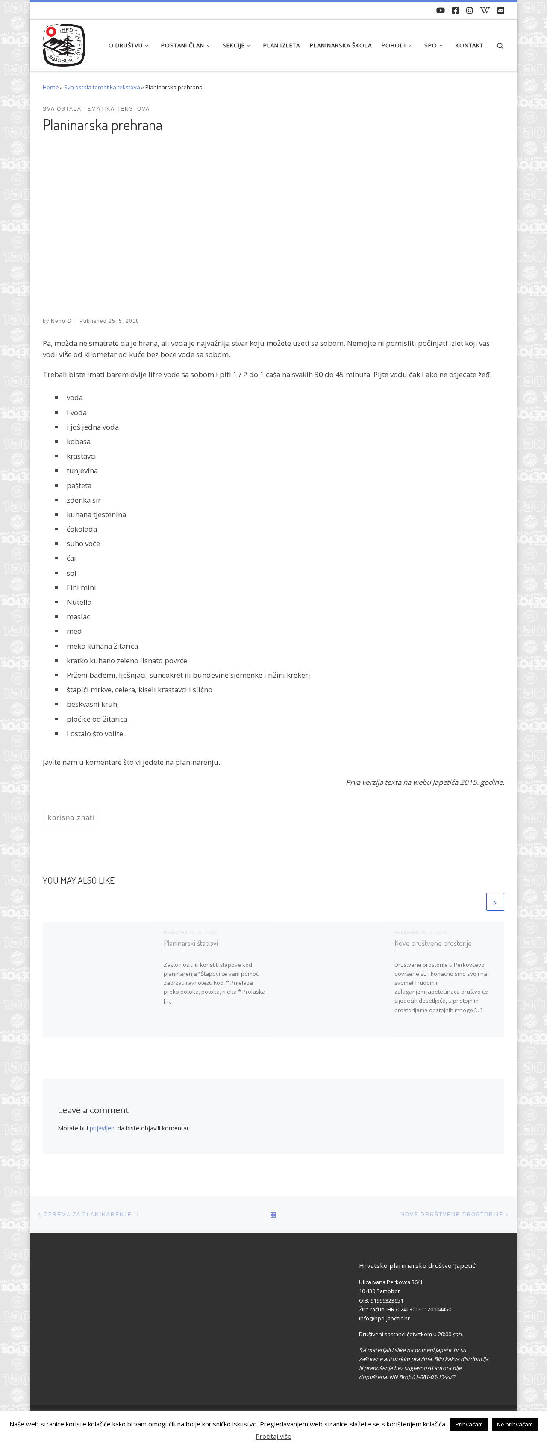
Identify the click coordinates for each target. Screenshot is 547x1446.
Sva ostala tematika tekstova (102, 87)
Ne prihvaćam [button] (515, 1424)
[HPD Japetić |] (64, 43)
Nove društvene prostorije (433, 943)
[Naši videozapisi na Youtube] (440, 10)
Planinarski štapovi (191, 943)
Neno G (61, 321)
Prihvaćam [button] (469, 1424)
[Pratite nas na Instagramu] (469, 10)
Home (51, 87)
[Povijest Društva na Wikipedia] (485, 10)
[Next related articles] (495, 902)
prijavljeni (103, 1128)
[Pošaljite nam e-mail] (500, 10)
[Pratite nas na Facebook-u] (455, 10)
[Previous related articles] (476, 902)
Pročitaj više (273, 1436)
